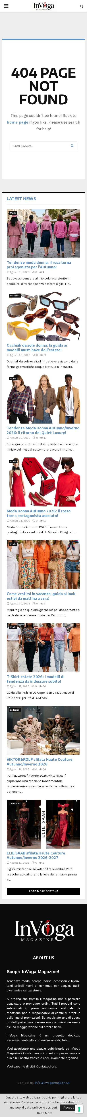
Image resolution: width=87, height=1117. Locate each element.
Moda (13, 213)
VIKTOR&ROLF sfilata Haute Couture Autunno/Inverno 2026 (39, 761)
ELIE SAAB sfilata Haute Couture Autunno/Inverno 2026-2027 (36, 855)
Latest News (21, 198)
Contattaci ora (46, 1066)
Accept (69, 1107)
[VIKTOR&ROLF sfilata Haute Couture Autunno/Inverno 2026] (43, 730)
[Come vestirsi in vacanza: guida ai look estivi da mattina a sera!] (43, 564)
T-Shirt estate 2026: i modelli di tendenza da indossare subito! (35, 679)
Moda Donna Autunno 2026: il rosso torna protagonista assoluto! (38, 513)
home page (17, 122)
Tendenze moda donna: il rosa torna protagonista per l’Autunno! (39, 264)
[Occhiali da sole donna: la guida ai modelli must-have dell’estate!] (43, 316)
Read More (44, 1113)
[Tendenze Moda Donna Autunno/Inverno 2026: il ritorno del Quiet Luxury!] (43, 399)
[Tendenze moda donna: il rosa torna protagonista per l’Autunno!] (43, 233)
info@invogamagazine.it (52, 1083)
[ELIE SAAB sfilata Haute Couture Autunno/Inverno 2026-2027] (43, 824)
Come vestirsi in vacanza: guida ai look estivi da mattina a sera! (41, 596)
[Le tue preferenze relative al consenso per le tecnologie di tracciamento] (79, 1109)
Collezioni (15, 710)
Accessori (15, 295)
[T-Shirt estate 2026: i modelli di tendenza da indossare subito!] (43, 647)
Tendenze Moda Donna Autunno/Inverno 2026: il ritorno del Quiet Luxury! (43, 430)
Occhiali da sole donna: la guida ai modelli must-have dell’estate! (37, 347)
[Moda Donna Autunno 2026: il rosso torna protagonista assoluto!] (43, 482)
